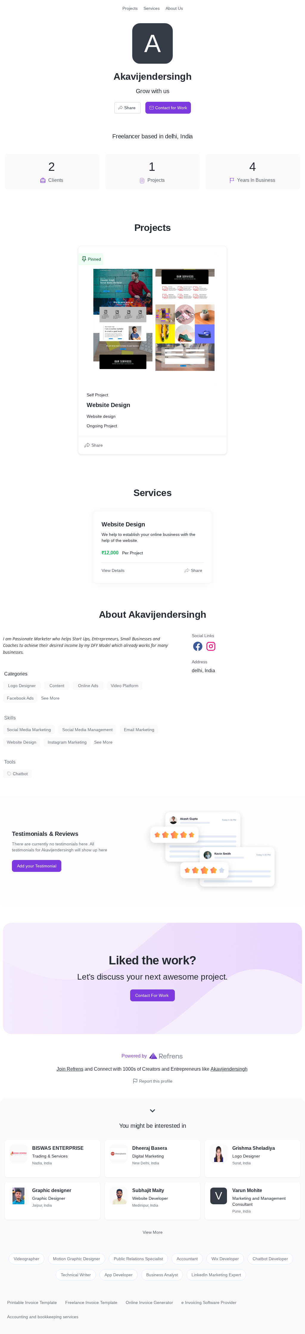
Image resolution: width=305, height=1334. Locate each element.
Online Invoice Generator (149, 1302)
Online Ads (88, 685)
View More (153, 1232)
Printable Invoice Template (32, 1302)
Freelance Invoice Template (91, 1302)
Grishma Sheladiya (253, 1148)
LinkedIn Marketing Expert (216, 1274)
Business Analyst (162, 1274)
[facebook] (198, 646)
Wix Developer (225, 1258)
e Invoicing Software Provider (208, 1302)
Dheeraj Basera (149, 1148)
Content (56, 685)
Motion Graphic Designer (76, 1258)
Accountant (187, 1258)
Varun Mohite (247, 1190)
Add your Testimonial (36, 866)
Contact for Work (171, 107)
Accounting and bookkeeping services (42, 1316)
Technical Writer (76, 1274)
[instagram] (211, 646)
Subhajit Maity (148, 1190)
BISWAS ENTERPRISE (58, 1148)
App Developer (119, 1274)
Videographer (26, 1258)
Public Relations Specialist (138, 1258)
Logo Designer (22, 685)
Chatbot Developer (270, 1258)
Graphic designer (51, 1190)
